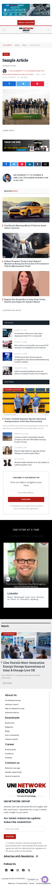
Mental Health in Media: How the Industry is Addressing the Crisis (31, 463)
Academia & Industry (13, 390)
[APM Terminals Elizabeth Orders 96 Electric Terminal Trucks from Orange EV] (7, 371)
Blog (6, 54)
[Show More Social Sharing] (47, 83)
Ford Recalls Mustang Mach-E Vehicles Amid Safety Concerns (25, 226)
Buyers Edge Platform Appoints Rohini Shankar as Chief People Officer (29, 452)
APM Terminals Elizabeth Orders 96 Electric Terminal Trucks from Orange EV (31, 372)
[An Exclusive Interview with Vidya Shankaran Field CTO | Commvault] (7, 333)
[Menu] (4, 30)
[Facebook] (23, 838)
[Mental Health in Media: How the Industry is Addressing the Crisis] (7, 462)
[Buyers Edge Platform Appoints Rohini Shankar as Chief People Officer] (7, 450)
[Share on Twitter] (9, 83)
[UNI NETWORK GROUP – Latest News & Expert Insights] (26, 30)
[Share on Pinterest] (37, 83)
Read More (7, 651)
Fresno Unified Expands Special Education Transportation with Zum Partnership (25, 420)
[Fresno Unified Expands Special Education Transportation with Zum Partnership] (26, 400)
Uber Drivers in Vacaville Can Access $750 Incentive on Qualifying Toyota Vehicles (31, 346)
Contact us (12, 731)
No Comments (10, 77)
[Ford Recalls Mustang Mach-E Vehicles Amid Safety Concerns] (26, 209)
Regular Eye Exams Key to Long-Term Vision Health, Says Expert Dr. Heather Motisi (24, 300)
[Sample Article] (26, 107)
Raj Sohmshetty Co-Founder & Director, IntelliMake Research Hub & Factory (31, 177)
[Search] (48, 30)
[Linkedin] (6, 838)
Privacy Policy (25, 509)
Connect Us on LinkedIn (26, 536)
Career (9, 712)
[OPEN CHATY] (45, 879)
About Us (11, 663)
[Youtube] (12, 838)
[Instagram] (17, 838)
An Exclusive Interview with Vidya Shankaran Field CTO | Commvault (28, 334)
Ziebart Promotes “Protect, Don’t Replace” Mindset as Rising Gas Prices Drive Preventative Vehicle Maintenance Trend (26, 263)
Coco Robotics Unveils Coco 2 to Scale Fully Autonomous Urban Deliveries (24, 640)
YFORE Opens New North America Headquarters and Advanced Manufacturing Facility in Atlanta (31, 359)
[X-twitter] (29, 838)
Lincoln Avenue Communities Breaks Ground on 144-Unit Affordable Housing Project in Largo (30, 439)
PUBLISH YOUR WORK (26, 22)
